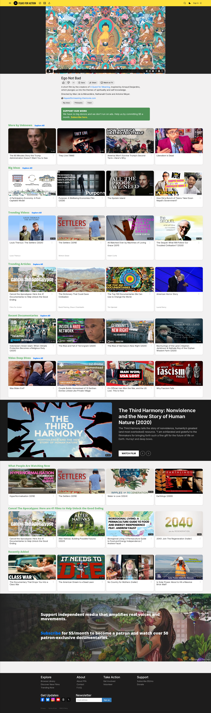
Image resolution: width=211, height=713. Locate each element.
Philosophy (79, 103)
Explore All (39, 125)
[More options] (53, 155)
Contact (80, 684)
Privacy (43, 708)
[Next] (148, 453)
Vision (89, 103)
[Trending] (49, 3)
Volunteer (108, 684)
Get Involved (109, 681)
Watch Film (129, 453)
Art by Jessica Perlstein (199, 659)
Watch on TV (108, 83)
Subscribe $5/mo (145, 681)
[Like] (63, 83)
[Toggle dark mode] (189, 3)
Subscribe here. (79, 117)
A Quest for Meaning (100, 87)
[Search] (185, 3)
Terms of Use (52, 708)
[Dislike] (69, 83)
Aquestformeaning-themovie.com (80, 98)
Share (94, 83)
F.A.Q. (79, 687)
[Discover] (40, 3)
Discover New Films (50, 684)
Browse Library (48, 681)
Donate (140, 684)
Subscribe (51, 633)
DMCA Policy (63, 708)
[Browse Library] (44, 3)
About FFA (81, 681)
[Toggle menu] (10, 3)
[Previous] (142, 453)
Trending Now (47, 687)
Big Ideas (66, 103)
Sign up (107, 700)
